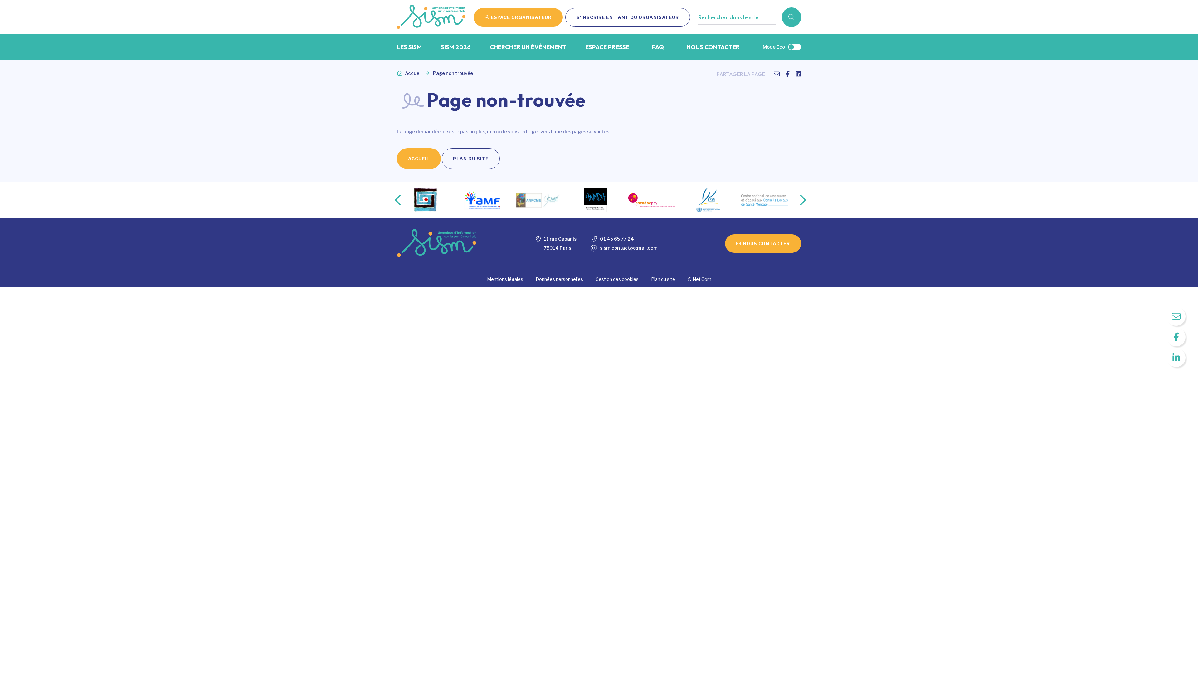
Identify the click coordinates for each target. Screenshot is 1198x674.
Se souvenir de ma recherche (735, 30)
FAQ (658, 47)
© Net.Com (699, 279)
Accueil (413, 73)
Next (796, 200)
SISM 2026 (456, 47)
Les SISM (409, 47)
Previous (393, 200)
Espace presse (607, 47)
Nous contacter (713, 47)
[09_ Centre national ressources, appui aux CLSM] (764, 200)
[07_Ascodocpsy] (651, 200)
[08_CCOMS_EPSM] (708, 200)
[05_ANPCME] (538, 200)
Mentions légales (505, 279)
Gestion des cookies (617, 279)
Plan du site (471, 158)
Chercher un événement (528, 47)
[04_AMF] (482, 200)
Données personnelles (559, 279)
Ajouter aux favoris (725, 30)
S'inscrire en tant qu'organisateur (628, 17)
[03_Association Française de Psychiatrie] (425, 200)
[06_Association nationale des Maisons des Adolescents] (595, 200)
